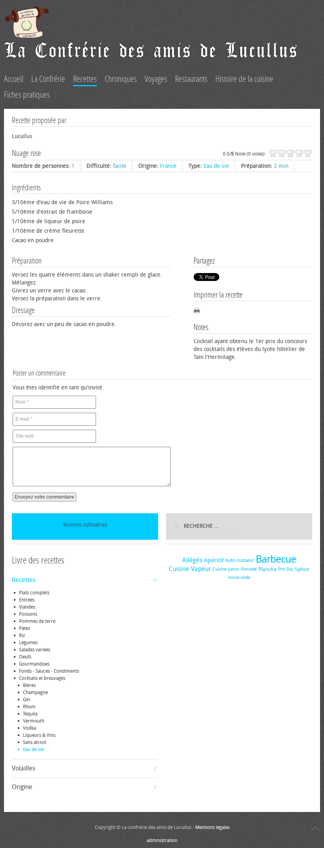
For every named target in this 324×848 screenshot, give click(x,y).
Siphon (302, 569)
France (168, 166)
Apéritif (214, 560)
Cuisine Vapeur (190, 569)
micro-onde (239, 577)
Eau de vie (216, 166)
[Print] (197, 310)
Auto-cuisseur (239, 560)
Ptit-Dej (285, 569)
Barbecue (276, 559)
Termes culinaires (85, 525)
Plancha (267, 569)
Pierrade (249, 569)
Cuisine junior (226, 569)
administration (162, 840)
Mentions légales (212, 827)
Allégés (192, 560)
